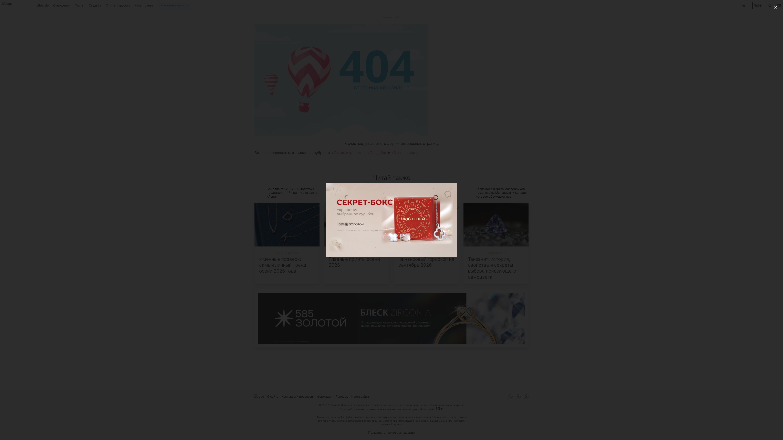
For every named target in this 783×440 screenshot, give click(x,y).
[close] (775, 7)
